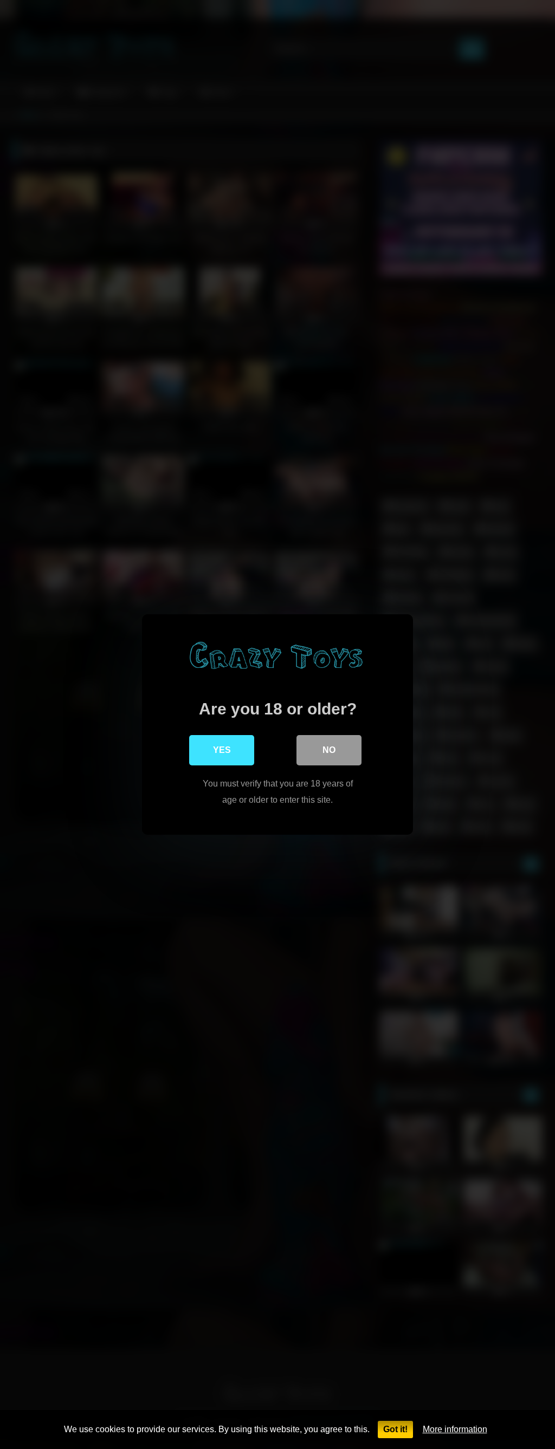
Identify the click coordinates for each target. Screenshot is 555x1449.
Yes (222, 750)
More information (455, 1429)
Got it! (395, 1429)
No (328, 750)
